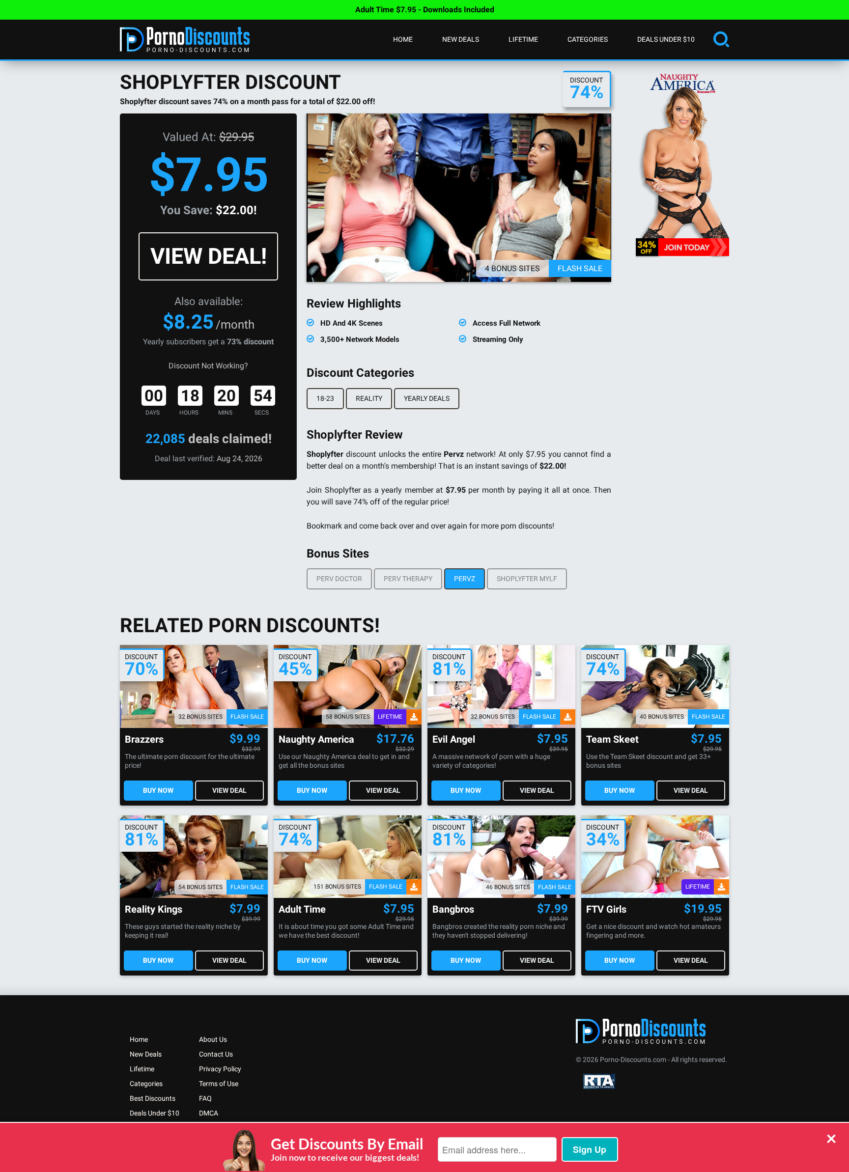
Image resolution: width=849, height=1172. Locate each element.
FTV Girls (606, 909)
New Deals (460, 39)
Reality (369, 398)
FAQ (205, 1098)
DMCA (208, 1113)
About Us (213, 1039)
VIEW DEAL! (208, 256)
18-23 (325, 398)
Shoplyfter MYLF (527, 579)
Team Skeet (612, 739)
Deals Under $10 (666, 39)
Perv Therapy (408, 579)
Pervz (464, 579)
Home (403, 39)
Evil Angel (453, 739)
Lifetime (523, 39)
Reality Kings (153, 909)
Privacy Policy (220, 1069)
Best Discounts (152, 1098)
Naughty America (316, 739)
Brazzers (144, 739)
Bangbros (453, 909)
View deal (229, 790)
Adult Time (302, 909)
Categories (587, 39)
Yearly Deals (427, 398)
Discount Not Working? (208, 365)
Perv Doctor (339, 579)
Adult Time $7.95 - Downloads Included (424, 9)
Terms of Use (218, 1084)
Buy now (158, 790)
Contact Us (216, 1054)
